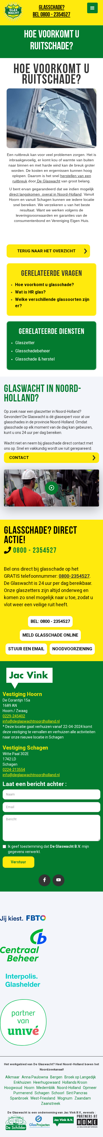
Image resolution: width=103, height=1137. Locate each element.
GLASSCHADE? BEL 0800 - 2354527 (51, 11)
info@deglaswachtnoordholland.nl (31, 721)
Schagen (42, 1093)
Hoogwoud (13, 1088)
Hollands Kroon (74, 1082)
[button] (92, 8)
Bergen (56, 1077)
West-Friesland (42, 1098)
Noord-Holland (69, 1088)
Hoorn (29, 1088)
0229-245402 (14, 716)
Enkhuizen (22, 1082)
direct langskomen (24, 194)
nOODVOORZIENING (72, 648)
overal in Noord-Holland (61, 194)
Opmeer (90, 1088)
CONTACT (19, 457)
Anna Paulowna (35, 1077)
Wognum (64, 1098)
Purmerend (22, 1093)
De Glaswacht (48, 181)
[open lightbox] (51, 488)
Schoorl (58, 1093)
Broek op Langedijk (80, 1077)
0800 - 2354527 (35, 551)
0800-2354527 (74, 576)
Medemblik (45, 1088)
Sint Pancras (76, 1093)
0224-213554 (14, 770)
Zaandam (82, 1098)
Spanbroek (19, 1098)
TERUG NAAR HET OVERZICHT (46, 251)
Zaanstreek (50, 1103)
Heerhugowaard (46, 1082)
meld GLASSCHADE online (50, 635)
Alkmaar (12, 1077)
